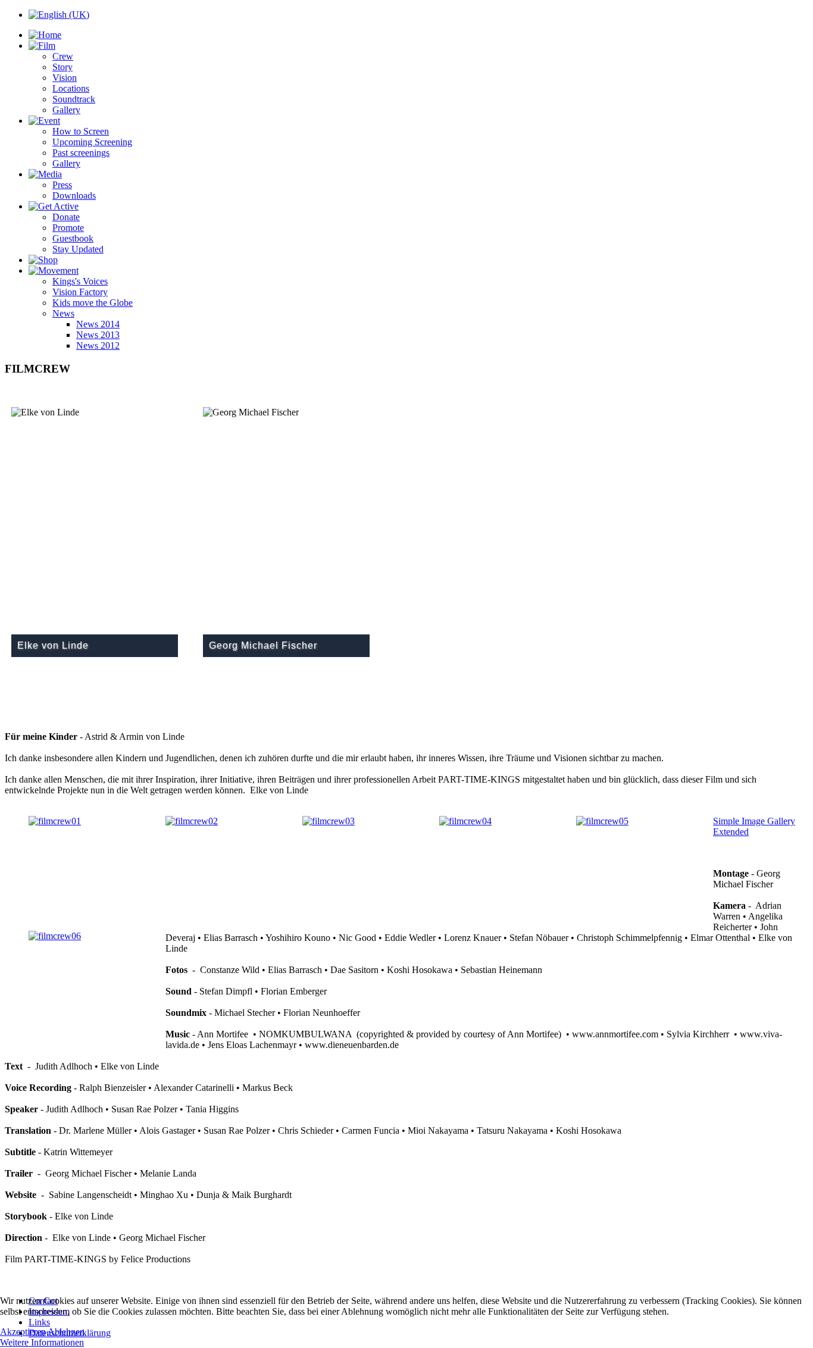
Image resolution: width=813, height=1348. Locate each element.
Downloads (74, 195)
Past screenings (81, 153)
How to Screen (80, 131)
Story (62, 67)
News (63, 313)
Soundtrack (73, 99)
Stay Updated (78, 249)
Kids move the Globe (92, 303)
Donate (66, 217)
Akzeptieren (23, 1332)
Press (62, 185)
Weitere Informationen (42, 1342)
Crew (62, 56)
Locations (70, 88)
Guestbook (72, 238)
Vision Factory (80, 292)
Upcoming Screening (92, 142)
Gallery (66, 110)
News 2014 (98, 324)
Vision (64, 78)
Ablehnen (66, 1332)
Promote (68, 228)
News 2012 (98, 345)
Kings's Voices (80, 281)
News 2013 (98, 335)
